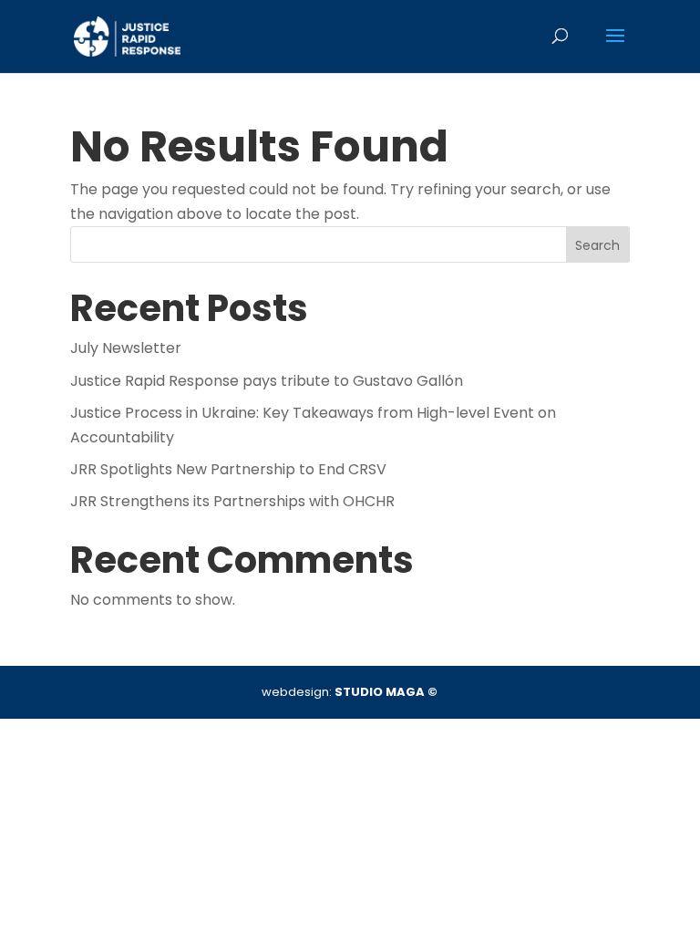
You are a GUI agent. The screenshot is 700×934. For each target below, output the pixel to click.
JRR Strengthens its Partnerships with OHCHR (232, 501)
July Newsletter (125, 347)
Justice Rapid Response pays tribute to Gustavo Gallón (266, 380)
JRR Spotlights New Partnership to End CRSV (228, 469)
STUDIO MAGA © (386, 691)
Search (597, 245)
